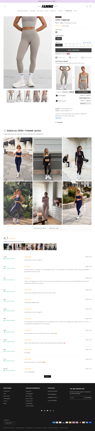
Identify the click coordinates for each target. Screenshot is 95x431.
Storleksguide (6, 398)
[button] (5, 6)
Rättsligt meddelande (53, 427)
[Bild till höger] (50, 96)
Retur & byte (6, 396)
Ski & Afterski (29, 396)
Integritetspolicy (29, 427)
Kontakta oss (6, 391)
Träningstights (29, 403)
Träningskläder (29, 393)
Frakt (4, 393)
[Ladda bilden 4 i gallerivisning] (36, 96)
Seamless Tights (30, 406)
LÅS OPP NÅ (88, 397)
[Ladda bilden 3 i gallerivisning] (28, 96)
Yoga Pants (28, 391)
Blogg (4, 403)
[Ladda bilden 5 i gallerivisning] (45, 96)
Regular (58, 38)
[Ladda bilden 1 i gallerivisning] (11, 96)
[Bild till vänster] (5, 96)
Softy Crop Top (62, 101)
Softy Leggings (62, 95)
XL (87, 45)
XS (59, 45)
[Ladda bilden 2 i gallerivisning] (19, 96)
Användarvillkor (37, 427)
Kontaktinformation (64, 427)
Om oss (5, 401)
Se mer (47, 376)
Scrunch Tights (29, 398)
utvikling (12, 427)
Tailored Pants (29, 401)
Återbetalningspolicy (20, 427)
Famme (8, 427)
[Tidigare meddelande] (3, 1)
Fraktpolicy (45, 427)
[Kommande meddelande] (91, 1)
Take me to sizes (54, 228)
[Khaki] (56, 32)
